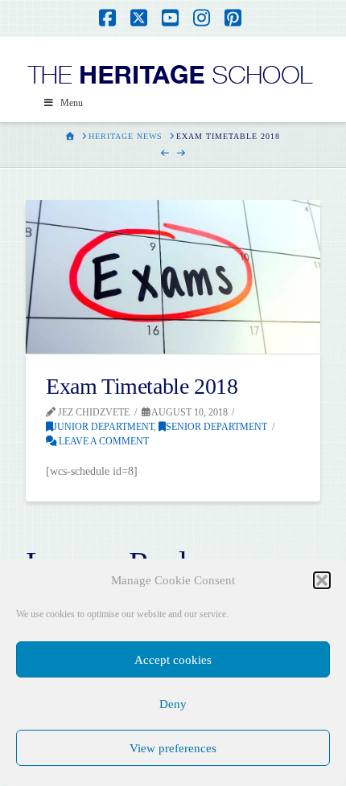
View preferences (173, 748)
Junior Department (103, 426)
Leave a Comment (102, 441)
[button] (322, 580)
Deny (173, 704)
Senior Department (216, 426)
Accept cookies (173, 659)
